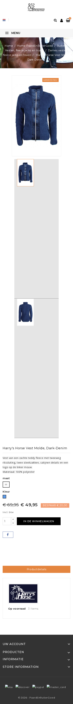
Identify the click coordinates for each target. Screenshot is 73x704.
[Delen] (8, 535)
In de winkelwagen (38, 521)
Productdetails (36, 569)
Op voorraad (17, 608)
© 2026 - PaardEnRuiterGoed (36, 697)
